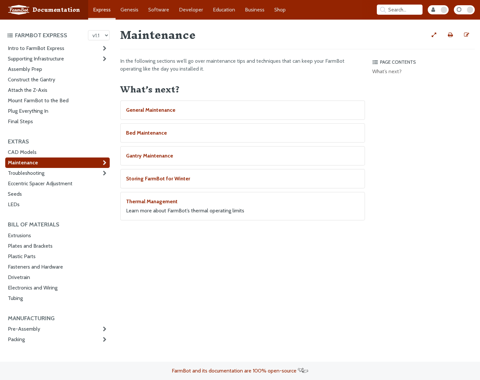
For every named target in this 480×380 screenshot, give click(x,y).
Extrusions (19, 235)
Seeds (15, 194)
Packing (16, 339)
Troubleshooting (26, 173)
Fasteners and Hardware (35, 267)
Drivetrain (19, 277)
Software (158, 10)
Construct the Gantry (31, 79)
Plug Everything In (28, 111)
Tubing (15, 298)
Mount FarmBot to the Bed (38, 100)
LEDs (14, 204)
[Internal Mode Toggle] (438, 9)
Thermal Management (185, 206)
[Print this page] (450, 35)
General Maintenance (150, 110)
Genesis (129, 10)
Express (102, 10)
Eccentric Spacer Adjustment (40, 183)
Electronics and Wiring (32, 288)
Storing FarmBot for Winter (158, 178)
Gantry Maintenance (149, 156)
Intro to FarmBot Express (36, 48)
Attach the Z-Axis (27, 90)
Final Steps (20, 121)
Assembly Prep (25, 69)
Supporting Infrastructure (36, 59)
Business (254, 10)
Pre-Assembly (24, 329)
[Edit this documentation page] (466, 35)
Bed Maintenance (146, 133)
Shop (280, 10)
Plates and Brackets (30, 246)
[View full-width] (434, 35)
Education (224, 10)
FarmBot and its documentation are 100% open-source (235, 371)
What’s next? (387, 71)
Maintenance (23, 162)
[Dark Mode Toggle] (464, 9)
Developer (191, 10)
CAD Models (22, 152)
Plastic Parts (22, 256)
